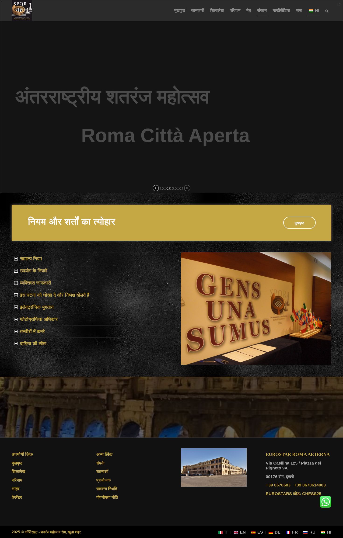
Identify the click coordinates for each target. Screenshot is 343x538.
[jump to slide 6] (178, 188)
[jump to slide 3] (168, 188)
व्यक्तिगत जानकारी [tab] (35, 282)
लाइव (15, 488)
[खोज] (326, 10)
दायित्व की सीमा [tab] (33, 343)
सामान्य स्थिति (106, 488)
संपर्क (100, 463)
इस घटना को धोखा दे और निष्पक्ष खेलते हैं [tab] (54, 295)
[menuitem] (179, 10)
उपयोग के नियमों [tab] (33, 270)
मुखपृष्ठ (17, 463)
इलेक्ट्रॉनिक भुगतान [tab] (36, 307)
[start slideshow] (156, 188)
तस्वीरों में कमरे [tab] (32, 331)
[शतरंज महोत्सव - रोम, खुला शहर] (22, 10)
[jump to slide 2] (165, 188)
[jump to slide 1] (161, 188)
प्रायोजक (103, 480)
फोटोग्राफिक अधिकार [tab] (39, 319)
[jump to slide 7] (181, 188)
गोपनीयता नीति (107, 497)
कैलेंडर (17, 497)
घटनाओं (102, 471)
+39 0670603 (278, 485)
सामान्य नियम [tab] (31, 258)
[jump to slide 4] (171, 188)
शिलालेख (18, 471)
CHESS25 (293, 493)
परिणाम (17, 480)
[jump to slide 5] (174, 188)
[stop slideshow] (187, 188)
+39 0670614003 (310, 485)
